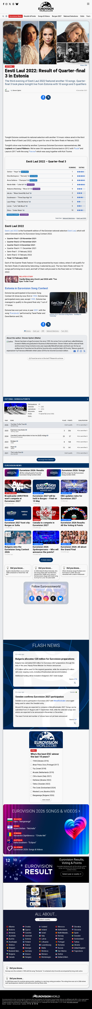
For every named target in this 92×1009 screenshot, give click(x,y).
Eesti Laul (72, 231)
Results (30, 16)
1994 (35, 296)
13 (64, 447)
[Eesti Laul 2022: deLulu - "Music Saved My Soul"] (81, 193)
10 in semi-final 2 (82, 442)
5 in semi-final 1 (82, 430)
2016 (42, 409)
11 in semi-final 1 (82, 425)
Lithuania (44, 942)
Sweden (72, 692)
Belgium (11, 948)
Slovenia (77, 930)
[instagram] (80, 351)
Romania (61, 945)
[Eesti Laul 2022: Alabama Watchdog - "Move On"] (81, 189)
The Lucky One (16, 453)
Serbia (60, 954)
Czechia (28, 933)
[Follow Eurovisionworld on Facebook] (3, 4)
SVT (75, 719)
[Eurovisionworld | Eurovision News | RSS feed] (37, 1003)
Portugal (60, 942)
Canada (11, 957)
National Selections (69, 218)
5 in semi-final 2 (82, 447)
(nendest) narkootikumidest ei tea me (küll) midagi (29, 436)
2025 (6, 431)
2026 (6, 425)
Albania (11, 927)
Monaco (44, 954)
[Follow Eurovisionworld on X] (10, 4)
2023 (6, 442)
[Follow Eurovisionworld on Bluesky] (17, 4)
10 (72, 210)
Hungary (28, 957)
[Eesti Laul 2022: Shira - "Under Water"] (81, 210)
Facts (89, 16)
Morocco (61, 927)
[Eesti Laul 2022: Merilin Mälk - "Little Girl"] (81, 184)
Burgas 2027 (56, 16)
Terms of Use (16, 1003)
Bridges (13, 442)
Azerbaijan (12, 942)
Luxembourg (46, 945)
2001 (36, 310)
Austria (11, 939)
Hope (13, 447)
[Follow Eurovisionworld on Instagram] (6, 4)
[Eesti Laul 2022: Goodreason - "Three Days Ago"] (81, 197)
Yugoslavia (78, 951)
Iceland (44, 927)
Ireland (44, 930)
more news (46, 560)
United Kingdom (79, 948)
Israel (43, 933)
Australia (12, 936)
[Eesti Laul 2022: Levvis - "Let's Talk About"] (81, 206)
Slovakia (77, 927)
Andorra (11, 930)
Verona (32, 151)
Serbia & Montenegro (63, 957)
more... (30, 416)
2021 (6, 453)
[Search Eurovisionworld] (3, 16)
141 (69, 447)
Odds (82, 16)
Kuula (76, 148)
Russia (60, 948)
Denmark (28, 936)
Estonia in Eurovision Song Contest (26, 288)
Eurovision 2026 (44, 811)
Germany (28, 951)
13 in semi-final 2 (82, 453)
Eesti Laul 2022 (81, 218)
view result (46, 800)
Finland (28, 942)
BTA (75, 679)
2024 (6, 436)
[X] (83, 351)
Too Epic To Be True (18, 425)
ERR (43, 331)
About (4, 1003)
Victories (31, 406)
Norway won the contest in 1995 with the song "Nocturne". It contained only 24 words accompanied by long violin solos (43, 969)
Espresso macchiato (18, 430)
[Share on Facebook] (43, 97)
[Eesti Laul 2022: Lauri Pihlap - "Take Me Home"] (81, 202)
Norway (60, 936)
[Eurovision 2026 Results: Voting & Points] (29, 869)
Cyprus (28, 930)
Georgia (28, 948)
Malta (43, 948)
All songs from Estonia (45, 459)
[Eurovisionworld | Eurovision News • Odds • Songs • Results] (46, 7)
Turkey (76, 942)
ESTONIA (9, 66)
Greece (28, 954)
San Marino (62, 951)
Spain (76, 933)
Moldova (44, 951)
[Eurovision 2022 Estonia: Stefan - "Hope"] (81, 172)
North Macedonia (63, 933)
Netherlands (62, 930)
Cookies (24, 1003)
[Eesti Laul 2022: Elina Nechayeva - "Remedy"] (81, 176)
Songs (44, 16)
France (27, 945)
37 (70, 436)
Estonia (28, 331)
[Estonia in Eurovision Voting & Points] (15, 408)
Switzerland (78, 939)
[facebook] (77, 351)
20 (64, 436)
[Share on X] (48, 97)
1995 (33, 299)
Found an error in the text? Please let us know (47, 358)
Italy (43, 936)
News (15, 16)
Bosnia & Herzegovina (14, 951)
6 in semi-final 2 (82, 436)
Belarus (11, 945)
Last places (31, 409)
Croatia (28, 927)
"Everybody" (14, 313)
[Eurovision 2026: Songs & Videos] (75, 828)
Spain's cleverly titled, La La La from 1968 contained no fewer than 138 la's (17, 571)
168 (69, 442)
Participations (32, 404)
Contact (9, 1003)
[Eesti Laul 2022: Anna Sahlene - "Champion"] (81, 180)
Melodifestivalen (60, 701)
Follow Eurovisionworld (46, 586)
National (71, 16)
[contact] (74, 351)
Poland (60, 939)
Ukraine (77, 945)
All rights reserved (72, 1002)
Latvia (43, 939)
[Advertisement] (46, 118)
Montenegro (46, 957)
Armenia (11, 933)
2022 (6, 447)
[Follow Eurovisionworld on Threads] (13, 4)
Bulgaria (11, 954)
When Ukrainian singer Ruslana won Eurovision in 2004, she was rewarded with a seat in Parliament (73, 571)
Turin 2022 (64, 331)
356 (69, 431)
